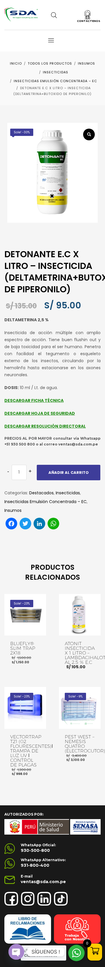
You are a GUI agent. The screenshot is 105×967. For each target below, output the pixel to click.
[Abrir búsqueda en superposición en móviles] (54, 15)
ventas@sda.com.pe (43, 881)
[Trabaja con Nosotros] (77, 929)
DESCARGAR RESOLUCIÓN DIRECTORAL (45, 426)
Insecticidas (68, 493)
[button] (89, 134)
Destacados (41, 493)
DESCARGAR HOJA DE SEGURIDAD (39, 413)
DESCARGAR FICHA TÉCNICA (34, 400)
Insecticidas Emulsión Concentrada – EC (45, 502)
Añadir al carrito (68, 472)
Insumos (13, 510)
